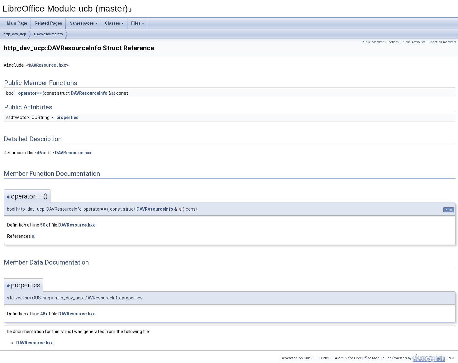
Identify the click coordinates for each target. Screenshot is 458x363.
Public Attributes (414, 42)
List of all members (442, 42)
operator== (30, 93)
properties (67, 117)
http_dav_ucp (14, 34)
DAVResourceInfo (48, 34)
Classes (112, 23)
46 (39, 152)
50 (42, 224)
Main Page (17, 23)
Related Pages (48, 23)
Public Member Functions (380, 42)
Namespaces (81, 23)
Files (136, 23)
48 (42, 313)
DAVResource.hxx (47, 65)
